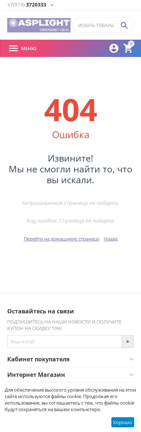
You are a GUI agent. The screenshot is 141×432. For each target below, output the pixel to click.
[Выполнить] (127, 341)
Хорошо (122, 422)
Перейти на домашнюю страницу (61, 238)
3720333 (26, 5)
